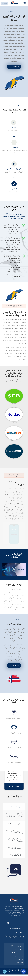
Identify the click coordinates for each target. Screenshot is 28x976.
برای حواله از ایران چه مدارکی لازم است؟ (14, 806)
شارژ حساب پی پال (17, 949)
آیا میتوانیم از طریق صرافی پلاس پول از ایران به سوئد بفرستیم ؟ (15, 840)
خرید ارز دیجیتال (19, 957)
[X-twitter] (16, 923)
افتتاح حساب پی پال (17, 952)
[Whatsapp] (12, 923)
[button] (25, 3)
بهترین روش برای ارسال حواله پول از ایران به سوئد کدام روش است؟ (14, 832)
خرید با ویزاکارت (19, 960)
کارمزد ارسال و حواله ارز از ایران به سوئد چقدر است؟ (13, 847)
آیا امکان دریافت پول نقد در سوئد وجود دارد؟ (14, 854)
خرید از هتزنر (19, 963)
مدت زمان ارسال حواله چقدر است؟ (14, 824)
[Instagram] (20, 923)
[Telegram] (8, 923)
